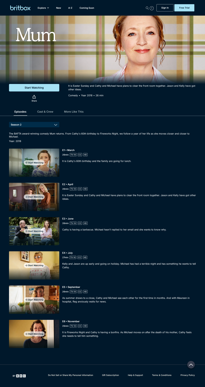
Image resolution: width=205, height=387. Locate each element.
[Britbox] (20, 7)
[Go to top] (191, 364)
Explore (42, 7)
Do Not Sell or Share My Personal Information (70, 375)
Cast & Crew (45, 111)
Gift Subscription (110, 375)
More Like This (74, 111)
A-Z (70, 7)
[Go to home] (19, 375)
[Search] (147, 8)
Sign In (165, 7)
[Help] (152, 8)
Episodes (20, 111)
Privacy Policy (188, 375)
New (58, 7)
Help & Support (135, 375)
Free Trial (184, 7)
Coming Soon (87, 7)
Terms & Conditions (162, 375)
